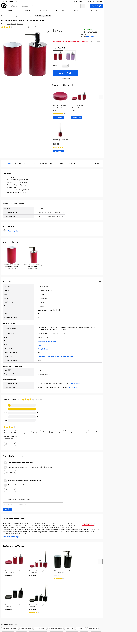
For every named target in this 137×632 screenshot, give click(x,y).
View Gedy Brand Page (11, 537)
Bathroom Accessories (46, 357)
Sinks (10, 11)
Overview (7, 164)
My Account (78, 1)
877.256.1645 (99, 1)
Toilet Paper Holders (55, 629)
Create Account (13, 1)
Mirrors (77, 11)
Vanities (27, 11)
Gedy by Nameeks (44, 349)
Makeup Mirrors (26, 629)
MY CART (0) (96, 6)
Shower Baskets (40, 629)
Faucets (94, 11)
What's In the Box (46, 164)
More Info (59, 164)
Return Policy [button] (90, 36)
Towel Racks (81, 629)
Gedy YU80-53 (73, 388)
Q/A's (84, 164)
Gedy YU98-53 (75, 384)
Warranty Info (13, 231)
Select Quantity (71, 66)
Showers (43, 11)
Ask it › (7, 509)
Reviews (72, 164)
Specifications (20, 164)
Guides (33, 164)
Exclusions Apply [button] (94, 41)
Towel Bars (69, 629)
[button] (58, 55)
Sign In (3, 1)
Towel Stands (92, 629)
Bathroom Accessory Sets (47, 341)
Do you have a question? (9, 168)
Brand (97, 164)
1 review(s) (17, 27)
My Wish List (90, 1)
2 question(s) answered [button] (29, 27)
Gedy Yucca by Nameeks (15, 24)
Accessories (61, 11)
